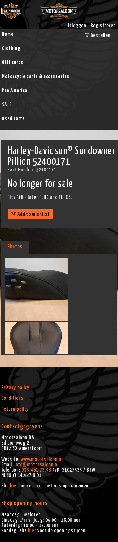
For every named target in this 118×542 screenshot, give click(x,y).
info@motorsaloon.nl (36, 464)
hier (14, 485)
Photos (15, 246)
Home (8, 34)
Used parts (13, 118)
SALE (7, 104)
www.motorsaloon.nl (42, 459)
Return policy (15, 409)
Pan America (14, 90)
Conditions (12, 398)
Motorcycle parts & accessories (35, 76)
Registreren (103, 25)
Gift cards (12, 62)
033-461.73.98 (36, 469)
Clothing (11, 48)
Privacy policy (15, 387)
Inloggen (77, 25)
